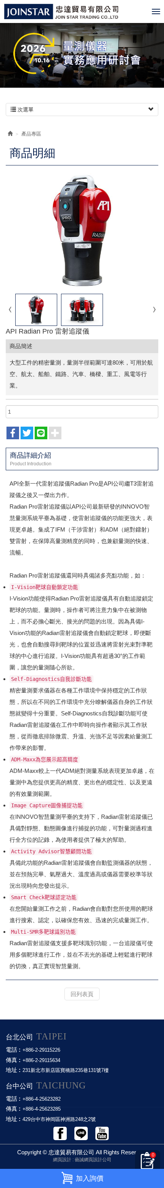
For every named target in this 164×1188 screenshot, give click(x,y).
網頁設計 (62, 1159)
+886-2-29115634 (41, 1060)
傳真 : (13, 1060)
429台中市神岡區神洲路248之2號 (59, 1119)
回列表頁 (82, 994)
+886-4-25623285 (42, 1109)
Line (81, 1133)
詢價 (149, 1163)
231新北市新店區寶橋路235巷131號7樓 (66, 1070)
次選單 (25, 109)
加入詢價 (89, 1178)
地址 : (13, 1070)
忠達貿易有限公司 (76, 11)
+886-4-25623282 (42, 1099)
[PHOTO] (82, 230)
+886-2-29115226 (41, 1050)
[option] (82, 53)
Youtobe (102, 1133)
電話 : (13, 1049)
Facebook (60, 1133)
